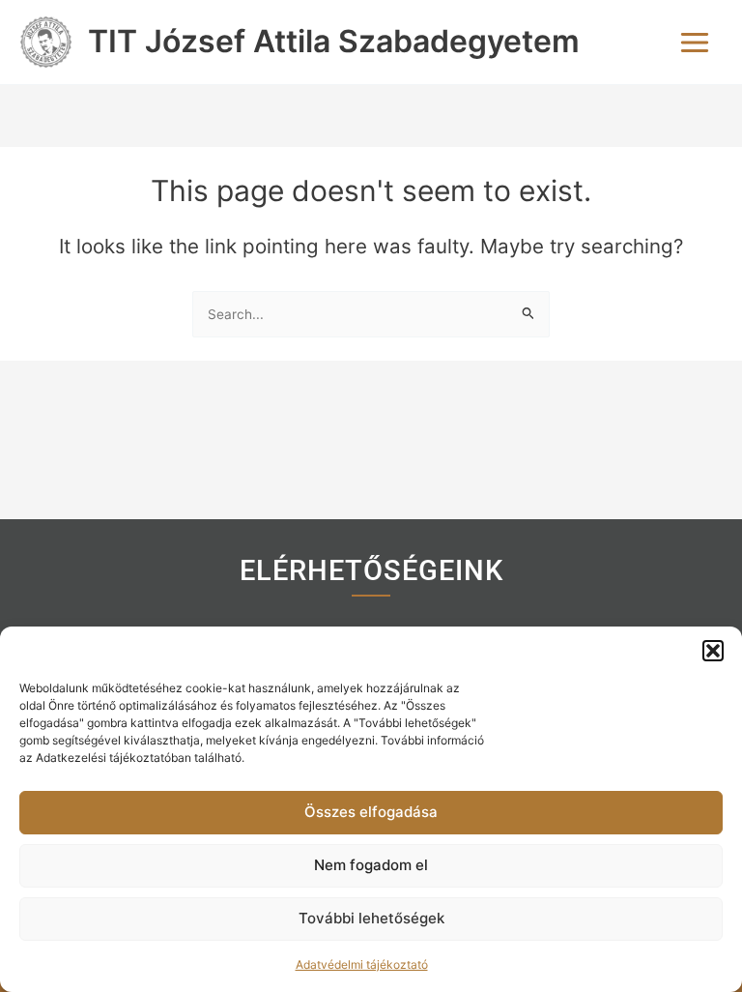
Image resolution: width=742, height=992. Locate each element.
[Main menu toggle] (695, 43)
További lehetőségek (371, 918)
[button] (713, 650)
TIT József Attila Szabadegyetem (334, 41)
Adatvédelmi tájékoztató (362, 964)
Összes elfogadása (371, 811)
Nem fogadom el (371, 865)
